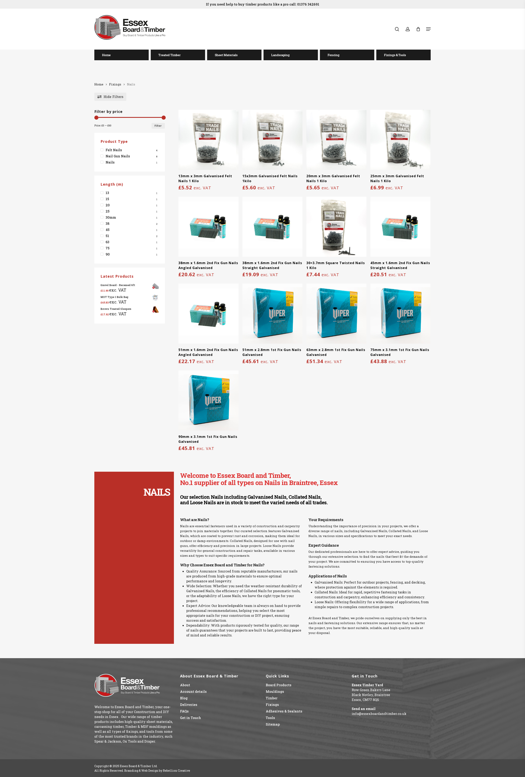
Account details (193, 691)
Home (98, 84)
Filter (158, 125)
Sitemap (273, 724)
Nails (110, 162)
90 (108, 254)
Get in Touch (190, 718)
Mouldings (275, 691)
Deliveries (188, 704)
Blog (184, 698)
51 (107, 236)
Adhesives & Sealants (284, 711)
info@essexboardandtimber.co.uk (379, 713)
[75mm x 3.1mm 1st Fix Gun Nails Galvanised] (400, 314)
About (185, 685)
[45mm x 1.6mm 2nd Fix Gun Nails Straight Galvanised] (400, 227)
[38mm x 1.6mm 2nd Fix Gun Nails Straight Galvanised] (272, 227)
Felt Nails (114, 150)
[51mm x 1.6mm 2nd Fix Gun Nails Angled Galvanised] (208, 314)
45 (108, 229)
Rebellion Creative (176, 770)
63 (107, 242)
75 (108, 248)
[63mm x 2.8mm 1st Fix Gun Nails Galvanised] (336, 314)
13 (107, 193)
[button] (428, 29)
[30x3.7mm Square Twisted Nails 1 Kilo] (336, 227)
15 (107, 199)
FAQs (184, 711)
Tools (270, 718)
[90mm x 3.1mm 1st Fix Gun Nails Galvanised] (208, 400)
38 (108, 223)
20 (108, 205)
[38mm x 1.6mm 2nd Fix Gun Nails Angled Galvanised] (208, 227)
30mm (111, 217)
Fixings (115, 84)
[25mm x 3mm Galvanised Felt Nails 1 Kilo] (400, 140)
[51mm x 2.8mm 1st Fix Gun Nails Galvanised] (272, 314)
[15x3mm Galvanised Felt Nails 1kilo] (272, 140)
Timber (271, 698)
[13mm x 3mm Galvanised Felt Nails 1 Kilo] (208, 140)
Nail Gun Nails (118, 156)
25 (108, 211)
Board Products (278, 685)
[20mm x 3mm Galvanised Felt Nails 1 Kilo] (336, 140)
